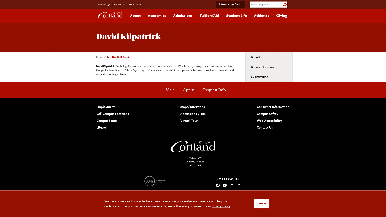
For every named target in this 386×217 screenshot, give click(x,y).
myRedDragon (104, 4)
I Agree (262, 203)
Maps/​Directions (192, 107)
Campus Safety (267, 114)
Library (102, 127)
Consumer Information (273, 107)
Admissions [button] (183, 15)
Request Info (214, 89)
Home (99, 56)
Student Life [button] (236, 15)
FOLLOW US (228, 179)
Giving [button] (281, 15)
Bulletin (256, 57)
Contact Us (265, 127)
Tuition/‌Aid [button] (209, 15)
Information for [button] (228, 4)
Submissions (259, 77)
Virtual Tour (189, 120)
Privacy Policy (221, 206)
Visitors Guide (135, 4)
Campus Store (107, 120)
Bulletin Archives (262, 67)
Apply (188, 89)
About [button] (135, 15)
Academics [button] (157, 15)
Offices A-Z (119, 4)
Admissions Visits (193, 114)
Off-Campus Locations (113, 114)
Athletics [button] (261, 15)
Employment (106, 107)
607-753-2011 (195, 165)
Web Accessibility (269, 120)
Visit (170, 89)
